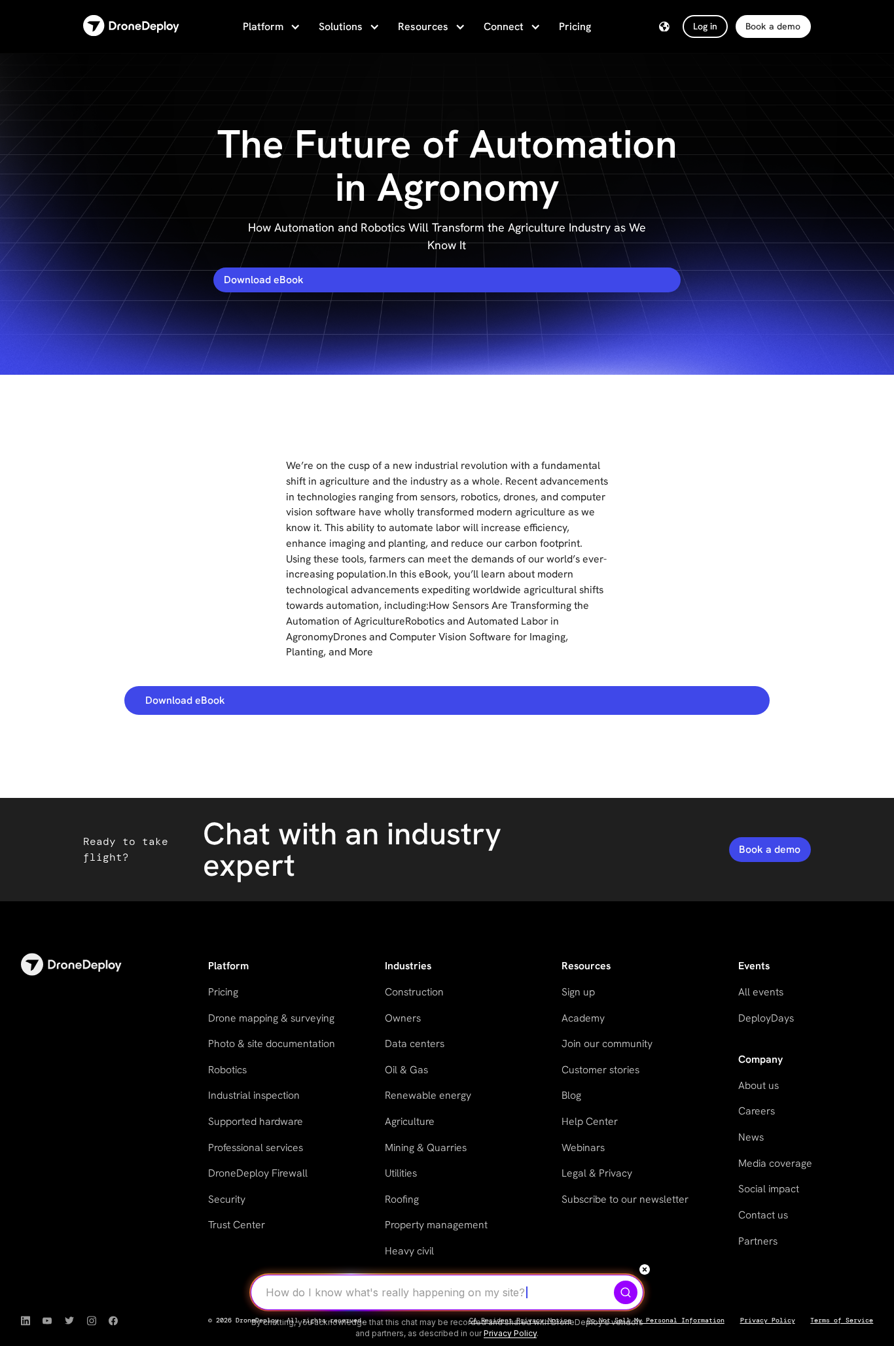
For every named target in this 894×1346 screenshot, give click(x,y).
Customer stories (600, 1070)
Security (226, 1199)
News (751, 1137)
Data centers (414, 1043)
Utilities (401, 1173)
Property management (436, 1225)
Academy (583, 1018)
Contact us (763, 1215)
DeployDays (766, 1018)
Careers (756, 1111)
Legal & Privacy (597, 1173)
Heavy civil (409, 1251)
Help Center (590, 1121)
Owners (403, 1018)
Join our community (607, 1043)
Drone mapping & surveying (271, 1018)
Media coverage (775, 1163)
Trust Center (236, 1225)
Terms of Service (841, 1320)
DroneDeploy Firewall (258, 1173)
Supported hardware (255, 1121)
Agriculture (410, 1121)
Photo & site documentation (271, 1043)
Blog (571, 1095)
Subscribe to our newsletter (625, 1199)
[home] (131, 26)
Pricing (575, 26)
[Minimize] (644, 1269)
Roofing (402, 1199)
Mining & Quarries (426, 1147)
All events (760, 992)
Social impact (768, 1189)
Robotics (227, 1070)
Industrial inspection (254, 1095)
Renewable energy (428, 1095)
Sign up (578, 992)
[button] (270, 27)
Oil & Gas (406, 1070)
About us (758, 1085)
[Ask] (625, 1292)
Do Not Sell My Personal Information (655, 1320)
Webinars (583, 1147)
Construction (414, 992)
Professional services (255, 1147)
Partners (758, 1241)
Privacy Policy (767, 1320)
